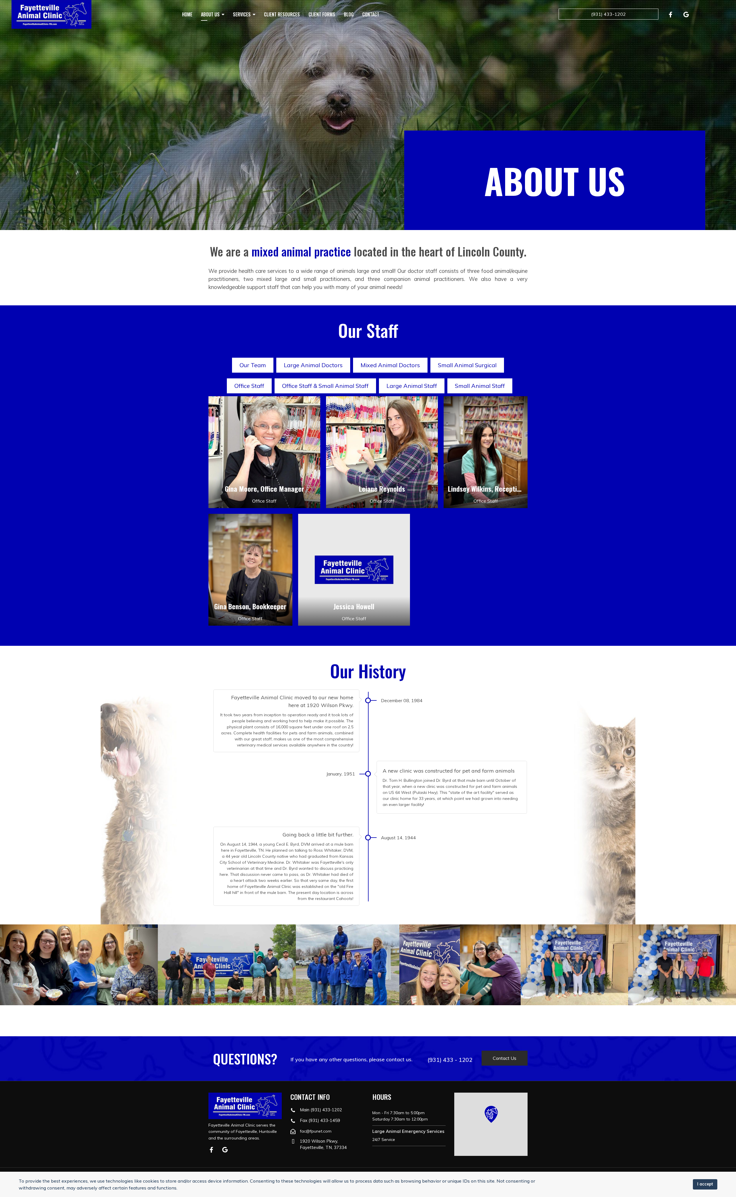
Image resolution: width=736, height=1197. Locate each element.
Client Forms (321, 14)
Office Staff (249, 385)
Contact (370, 14)
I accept (705, 1184)
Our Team (252, 365)
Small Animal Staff (480, 385)
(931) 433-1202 (608, 14)
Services (242, 14)
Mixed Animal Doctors (390, 365)
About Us (210, 14)
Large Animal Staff (411, 385)
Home (187, 14)
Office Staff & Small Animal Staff (325, 385)
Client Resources (282, 14)
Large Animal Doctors (313, 365)
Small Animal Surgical (467, 365)
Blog (349, 14)
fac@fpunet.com (315, 1131)
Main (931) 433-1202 (321, 1109)
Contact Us (504, 1058)
